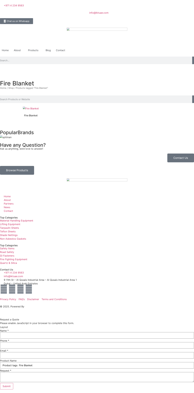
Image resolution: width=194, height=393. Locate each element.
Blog (48, 50)
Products (33, 50)
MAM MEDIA (32, 306)
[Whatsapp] (29, 289)
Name (4, 330)
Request (5, 370)
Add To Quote (31, 107)
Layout (4, 327)
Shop (11, 88)
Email (4, 350)
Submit (7, 386)
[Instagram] (20, 289)
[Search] (193, 60)
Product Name (8, 360)
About (17, 50)
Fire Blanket (31, 115)
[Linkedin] (12, 289)
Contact (60, 50)
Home (5, 50)
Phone (4, 340)
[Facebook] (4, 289)
